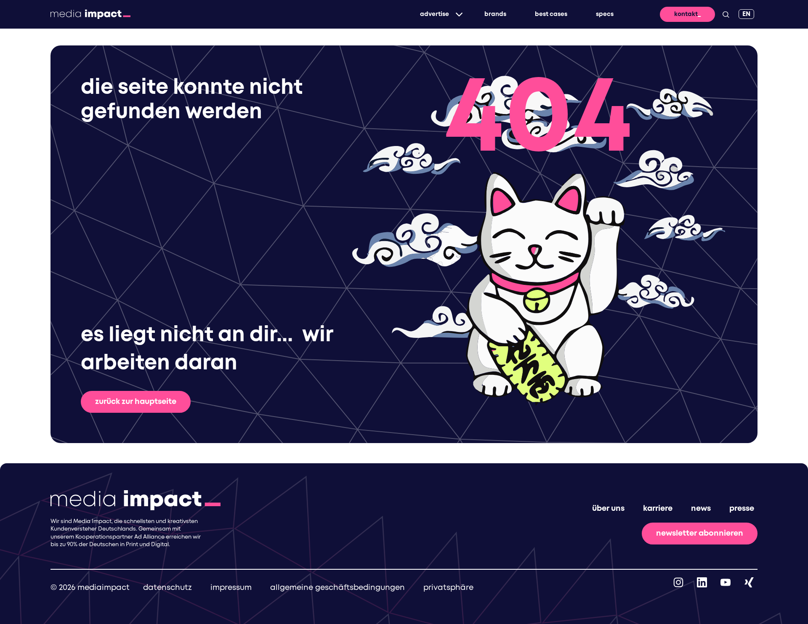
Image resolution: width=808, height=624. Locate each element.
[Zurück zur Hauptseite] (90, 14)
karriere (657, 508)
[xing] (749, 582)
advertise (434, 14)
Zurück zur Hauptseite (135, 401)
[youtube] (725, 582)
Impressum (231, 587)
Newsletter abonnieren (699, 533)
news (701, 508)
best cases (551, 14)
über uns (608, 508)
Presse (741, 508)
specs (605, 14)
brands (495, 14)
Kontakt (686, 14)
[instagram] (678, 582)
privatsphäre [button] (448, 587)
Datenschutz (167, 587)
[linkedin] (702, 582)
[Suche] (726, 14)
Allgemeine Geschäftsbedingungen (337, 587)
